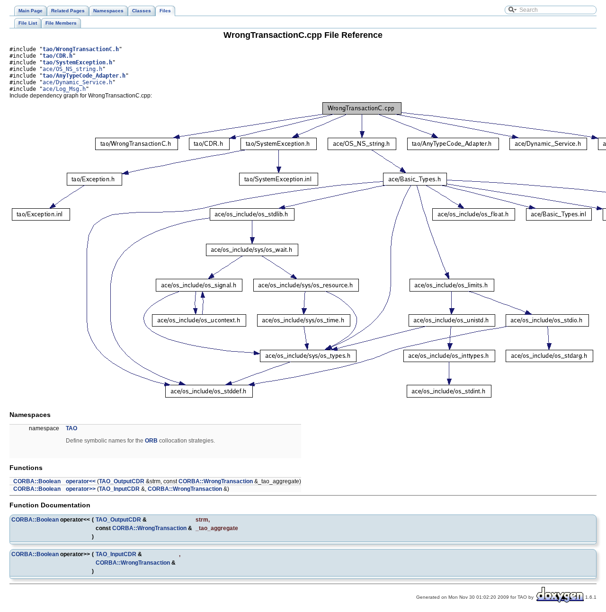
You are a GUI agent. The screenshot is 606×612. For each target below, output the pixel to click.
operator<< (81, 481)
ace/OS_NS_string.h (72, 69)
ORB (151, 440)
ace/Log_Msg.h (64, 89)
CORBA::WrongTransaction (215, 481)
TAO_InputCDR (119, 489)
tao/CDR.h (57, 56)
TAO (71, 428)
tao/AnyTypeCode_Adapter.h (84, 75)
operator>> (81, 489)
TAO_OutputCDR (121, 481)
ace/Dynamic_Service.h (77, 82)
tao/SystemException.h (77, 62)
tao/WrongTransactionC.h (81, 49)
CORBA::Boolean (37, 481)
